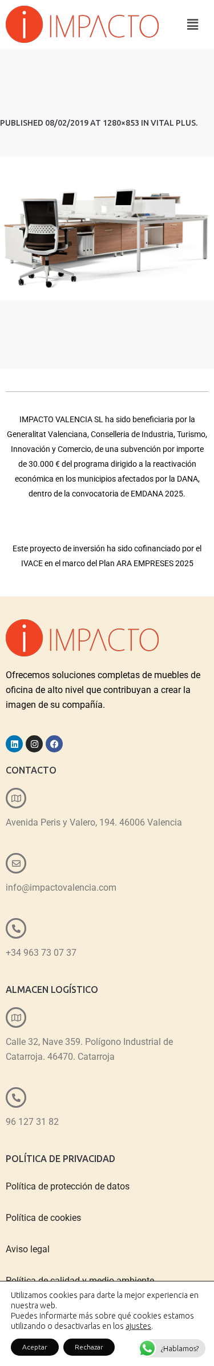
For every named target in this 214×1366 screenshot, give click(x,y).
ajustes (138, 1326)
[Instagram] (34, 743)
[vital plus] (107, 228)
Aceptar (34, 1347)
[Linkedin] (14, 743)
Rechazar (89, 1347)
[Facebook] (54, 743)
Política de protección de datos (68, 1186)
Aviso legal (28, 1249)
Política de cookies (43, 1217)
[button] (192, 24)
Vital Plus (173, 122)
